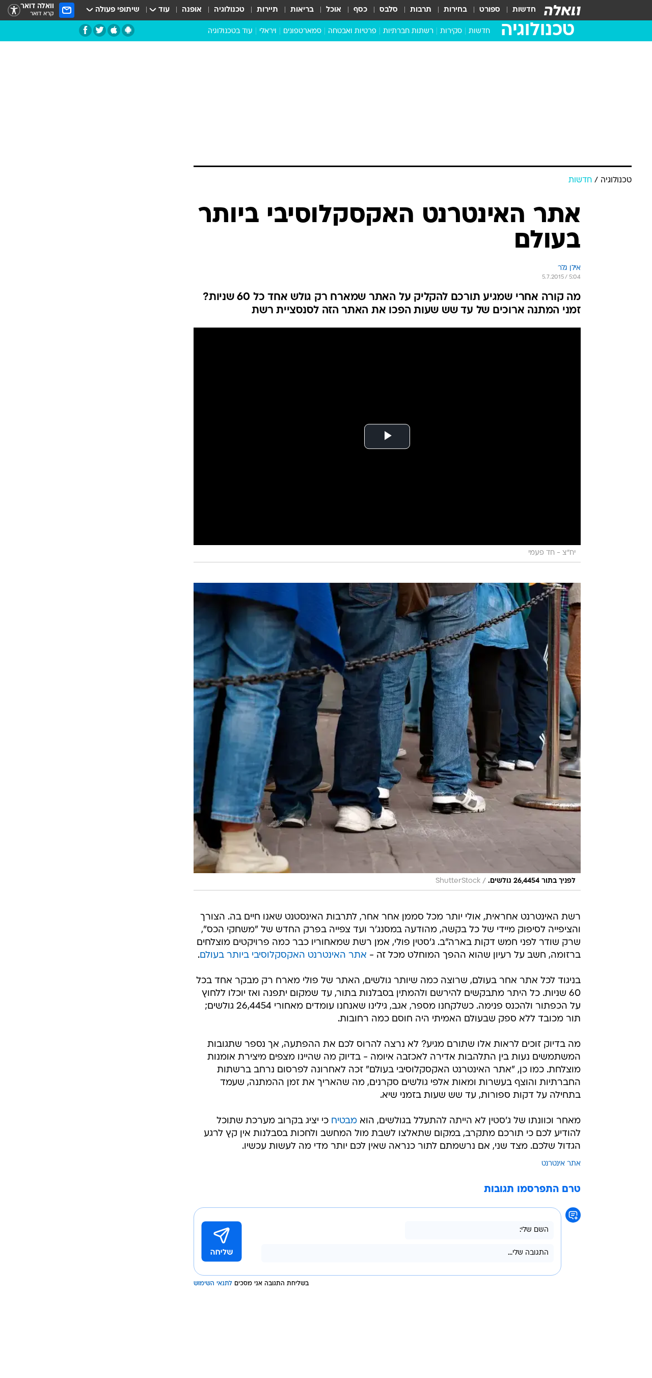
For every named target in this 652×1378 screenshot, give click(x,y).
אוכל (333, 10)
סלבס (388, 10)
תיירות (267, 10)
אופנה (192, 10)
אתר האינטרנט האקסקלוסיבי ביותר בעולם (283, 955)
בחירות (455, 10)
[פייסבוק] (85, 30)
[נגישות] (14, 10)
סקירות (451, 31)
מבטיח (344, 1121)
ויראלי (268, 31)
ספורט (489, 10)
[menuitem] (518, 10)
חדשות (524, 10)
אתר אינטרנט (561, 1163)
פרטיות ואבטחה (352, 31)
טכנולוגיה (229, 10)
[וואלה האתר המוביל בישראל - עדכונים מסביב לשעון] (562, 10)
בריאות (302, 10)
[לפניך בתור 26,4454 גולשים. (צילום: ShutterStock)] (387, 736)
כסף (360, 10)
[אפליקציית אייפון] (113, 30)
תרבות (420, 10)
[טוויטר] (99, 30)
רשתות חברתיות (408, 31)
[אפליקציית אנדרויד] (128, 30)
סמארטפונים (302, 31)
